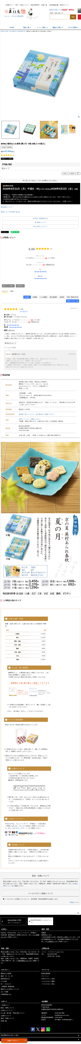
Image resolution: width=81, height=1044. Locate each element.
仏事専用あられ (6, 994)
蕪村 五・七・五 (7, 976)
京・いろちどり (6, 984)
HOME (12, 27)
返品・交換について (7, 1018)
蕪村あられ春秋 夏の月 (18, 31)
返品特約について (7, 207)
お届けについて (6, 1015)
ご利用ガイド (9, 5)
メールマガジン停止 (48, 984)
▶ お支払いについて (40, 226)
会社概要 (45, 1001)
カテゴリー (5, 969)
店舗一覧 (44, 5)
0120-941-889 (52, 954)
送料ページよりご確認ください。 (30, 419)
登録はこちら (74, 902)
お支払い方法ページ (21, 828)
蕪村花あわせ (5, 979)
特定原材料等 (35, 5)
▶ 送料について (40, 222)
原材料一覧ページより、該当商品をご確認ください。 (37, 414)
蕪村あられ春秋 (6, 973)
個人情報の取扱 (6, 1039)
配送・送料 (45, 929)
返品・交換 (5, 948)
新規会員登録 (45, 973)
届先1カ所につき (61, 10)
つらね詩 (4, 981)
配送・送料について (7, 1008)
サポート (4, 1001)
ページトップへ (78, 913)
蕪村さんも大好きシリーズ (10, 989)
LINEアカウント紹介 (48, 979)
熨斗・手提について (22, 5)
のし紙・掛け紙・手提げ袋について (12, 1013)
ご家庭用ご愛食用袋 (7, 986)
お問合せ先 (45, 948)
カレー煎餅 (4, 992)
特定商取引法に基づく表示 (10, 1035)
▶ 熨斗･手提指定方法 (40, 218)
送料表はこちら (46, 935)
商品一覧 (8, 31)
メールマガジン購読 (48, 981)
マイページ (45, 969)
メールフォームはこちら (55, 952)
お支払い (4, 929)
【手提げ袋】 (7, 164)
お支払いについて (7, 1010)
